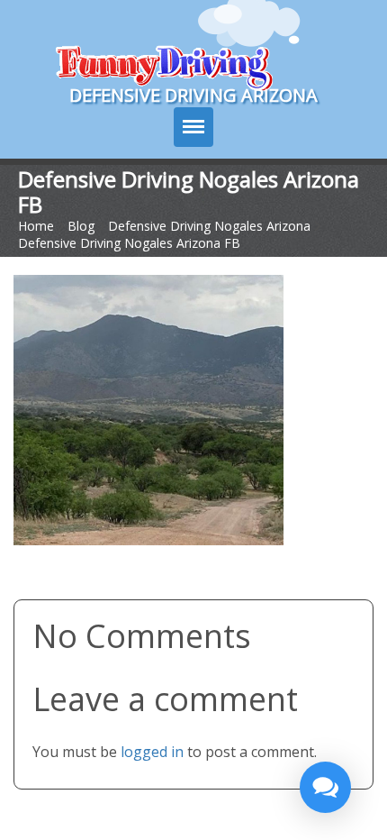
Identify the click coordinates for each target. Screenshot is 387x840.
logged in (152, 752)
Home (36, 225)
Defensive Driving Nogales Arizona (209, 225)
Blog (81, 225)
